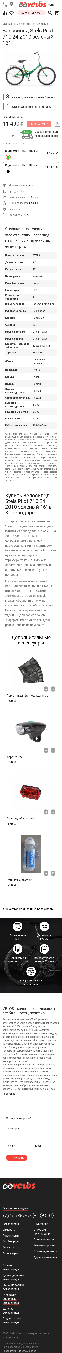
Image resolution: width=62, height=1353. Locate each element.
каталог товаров (31, 13)
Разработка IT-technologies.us (19, 1351)
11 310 (50, 169)
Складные (42, 23)
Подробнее (9, 1093)
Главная (7, 23)
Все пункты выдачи (15, 1208)
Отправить (17, 1157)
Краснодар (51, 136)
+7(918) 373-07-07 (17, 1215)
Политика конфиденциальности (21, 1343)
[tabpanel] (31, 68)
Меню (51, 5)
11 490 (50, 154)
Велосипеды (24, 23)
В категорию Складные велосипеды (29, 909)
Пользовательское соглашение (20, 1347)
